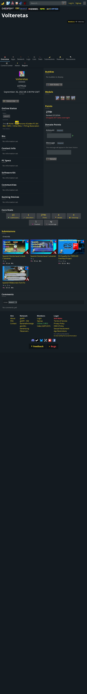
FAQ (11, 321)
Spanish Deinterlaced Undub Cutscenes (14, 257)
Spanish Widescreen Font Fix (14, 282)
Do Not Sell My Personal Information (65, 336)
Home (11, 123)
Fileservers (24, 331)
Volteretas (81, 22)
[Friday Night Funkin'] (12, 3)
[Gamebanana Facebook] (54, 340)
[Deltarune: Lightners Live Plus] (21, 3)
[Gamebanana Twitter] (45, 340)
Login (39, 318)
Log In (71, 3)
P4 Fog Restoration (31, 126)
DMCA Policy (59, 326)
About (12, 318)
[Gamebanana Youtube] (50, 340)
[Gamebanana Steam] (37, 340)
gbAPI (22, 318)
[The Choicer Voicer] (8, 3)
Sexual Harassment (61, 328)
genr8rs (23, 326)
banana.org (24, 328)
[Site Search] (64, 3)
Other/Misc (17, 126)
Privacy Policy (59, 323)
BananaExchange (27, 323)
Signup (78, 3)
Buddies (49, 71)
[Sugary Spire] (17, 3)
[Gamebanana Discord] (33, 340)
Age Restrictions (60, 331)
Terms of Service (60, 321)
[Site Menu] (84, 3)
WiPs (9, 126)
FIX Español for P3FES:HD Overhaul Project (68, 257)
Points (48, 106)
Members (71, 22)
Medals (49, 91)
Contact (13, 323)
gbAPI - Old (24, 321)
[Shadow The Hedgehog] (25, 3)
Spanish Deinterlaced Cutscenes (43, 256)
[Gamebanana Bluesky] (41, 340)
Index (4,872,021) (43, 326)
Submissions (8, 231)
